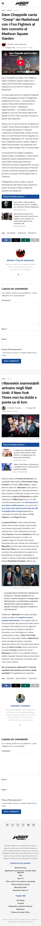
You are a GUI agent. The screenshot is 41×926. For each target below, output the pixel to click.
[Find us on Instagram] (12, 825)
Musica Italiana (21, 678)
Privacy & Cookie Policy (20, 912)
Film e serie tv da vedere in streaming (20, 881)
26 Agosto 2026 (20, 460)
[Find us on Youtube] (28, 825)
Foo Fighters (11, 233)
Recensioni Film (20, 887)
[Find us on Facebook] (23, 825)
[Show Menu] (3, 3)
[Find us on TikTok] (33, 825)
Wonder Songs (20, 868)
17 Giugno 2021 (31, 408)
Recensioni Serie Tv (20, 890)
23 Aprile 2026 (20, 226)
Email (5, 339)
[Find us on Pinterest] (7, 825)
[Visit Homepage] (22, 3)
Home (3, 10)
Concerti (16, 10)
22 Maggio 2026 (20, 210)
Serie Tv (20, 878)
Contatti (20, 903)
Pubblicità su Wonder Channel (20, 906)
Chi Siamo (20, 900)
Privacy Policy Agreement (12, 349)
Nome (5, 329)
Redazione (20, 909)
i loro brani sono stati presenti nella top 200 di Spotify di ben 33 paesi (20, 508)
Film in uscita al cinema (20, 884)
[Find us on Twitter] (18, 825)
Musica (9, 10)
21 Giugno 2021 (10, 47)
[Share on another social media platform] (35, 240)
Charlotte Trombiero (14, 408)
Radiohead (22, 233)
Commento (7, 300)
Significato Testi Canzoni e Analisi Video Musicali (20, 871)
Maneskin (10, 678)
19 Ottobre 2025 (21, 472)
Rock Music (32, 233)
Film (20, 875)
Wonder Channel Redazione (17, 44)
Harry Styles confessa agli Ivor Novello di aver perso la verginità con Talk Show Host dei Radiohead (26, 204)
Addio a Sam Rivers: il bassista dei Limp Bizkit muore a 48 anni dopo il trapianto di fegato (26, 466)
